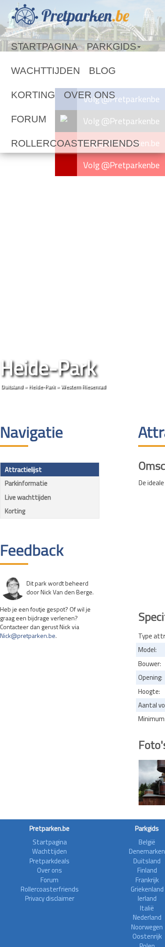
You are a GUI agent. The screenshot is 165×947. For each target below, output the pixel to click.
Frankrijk (147, 880)
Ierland (147, 898)
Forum (63, 95)
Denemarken (147, 851)
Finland (147, 870)
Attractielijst (23, 469)
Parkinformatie (26, 483)
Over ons (27, 95)
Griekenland (147, 889)
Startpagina (33, 46)
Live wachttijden (28, 497)
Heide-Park (42, 386)
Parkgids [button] (81, 46)
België (147, 842)
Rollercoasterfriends (52, 119)
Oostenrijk (147, 936)
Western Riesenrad (83, 386)
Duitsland (12, 386)
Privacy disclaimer (49, 898)
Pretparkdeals (49, 861)
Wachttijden (34, 71)
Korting (106, 71)
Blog (75, 71)
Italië (147, 908)
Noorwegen (147, 927)
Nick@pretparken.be (27, 635)
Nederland (147, 917)
